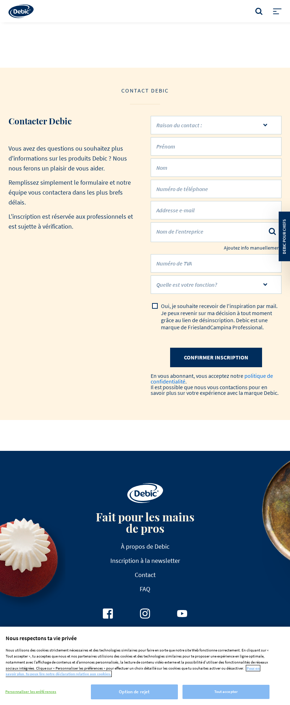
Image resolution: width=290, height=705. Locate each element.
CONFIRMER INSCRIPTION (216, 357)
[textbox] (211, 287)
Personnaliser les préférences (30, 691)
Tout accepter (226, 691)
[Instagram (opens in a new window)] (145, 614)
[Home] (21, 11)
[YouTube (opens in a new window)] (182, 614)
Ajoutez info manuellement (253, 248)
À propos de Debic (145, 546)
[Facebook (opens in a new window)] (108, 614)
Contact (145, 575)
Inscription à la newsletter (145, 560)
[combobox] (216, 284)
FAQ (145, 589)
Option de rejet (134, 692)
